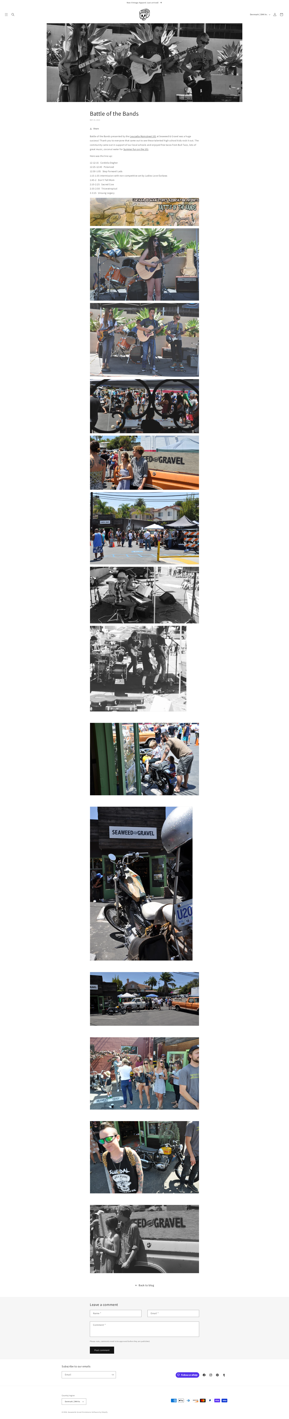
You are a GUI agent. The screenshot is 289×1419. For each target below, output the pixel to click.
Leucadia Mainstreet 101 (143, 136)
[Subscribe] (112, 1374)
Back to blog (146, 1285)
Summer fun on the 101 (135, 149)
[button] (6, 14)
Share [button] (96, 128)
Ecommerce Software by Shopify (95, 1412)
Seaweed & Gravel (75, 1412)
